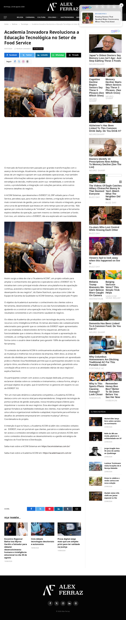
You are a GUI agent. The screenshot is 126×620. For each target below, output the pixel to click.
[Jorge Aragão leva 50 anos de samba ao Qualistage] (95, 451)
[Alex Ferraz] (63, 7)
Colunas (52, 17)
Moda (79, 17)
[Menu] (5, 17)
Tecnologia (38, 49)
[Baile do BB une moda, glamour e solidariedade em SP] (95, 436)
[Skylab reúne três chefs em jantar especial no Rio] (95, 496)
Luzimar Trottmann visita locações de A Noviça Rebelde (112, 465)
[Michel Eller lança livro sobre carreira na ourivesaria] (95, 421)
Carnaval (30, 17)
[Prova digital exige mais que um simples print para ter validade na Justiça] (69, 529)
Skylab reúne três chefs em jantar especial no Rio (111, 495)
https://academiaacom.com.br (57, 452)
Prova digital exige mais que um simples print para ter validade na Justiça (69, 543)
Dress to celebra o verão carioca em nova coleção (112, 480)
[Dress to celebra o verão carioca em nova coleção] (95, 481)
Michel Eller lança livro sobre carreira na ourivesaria (112, 421)
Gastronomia (67, 17)
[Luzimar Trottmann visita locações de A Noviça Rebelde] (95, 466)
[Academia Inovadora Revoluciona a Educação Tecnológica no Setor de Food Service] (42, 92)
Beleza (20, 17)
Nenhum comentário (23, 49)
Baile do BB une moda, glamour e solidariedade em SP (113, 436)
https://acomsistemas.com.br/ (55, 446)
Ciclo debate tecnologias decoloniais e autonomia (42, 542)
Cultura (41, 17)
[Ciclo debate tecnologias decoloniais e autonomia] (43, 529)
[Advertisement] (42, 142)
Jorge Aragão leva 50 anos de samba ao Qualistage (112, 450)
